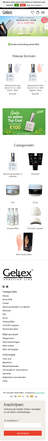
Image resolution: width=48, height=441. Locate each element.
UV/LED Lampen (35, 228)
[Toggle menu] (42, 12)
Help (5, 381)
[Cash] (27, 396)
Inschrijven (23, 433)
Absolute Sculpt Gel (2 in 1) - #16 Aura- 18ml (13, 87)
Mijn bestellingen (11, 342)
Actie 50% (7, 299)
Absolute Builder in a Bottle (12, 175)
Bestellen (7, 362)
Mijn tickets (8, 345)
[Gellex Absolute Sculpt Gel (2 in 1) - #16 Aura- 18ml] (13, 73)
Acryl (35, 202)
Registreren (8, 338)
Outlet (6, 303)
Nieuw (6, 295)
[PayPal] (31, 396)
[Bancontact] (23, 396)
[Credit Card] (15, 396)
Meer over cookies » (34, 5)
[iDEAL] (19, 396)
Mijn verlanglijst (10, 349)
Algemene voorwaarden (14, 377)
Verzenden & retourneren (15, 369)
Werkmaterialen (24, 254)
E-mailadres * (11, 420)
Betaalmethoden (11, 366)
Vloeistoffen (13, 228)
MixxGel (35, 174)
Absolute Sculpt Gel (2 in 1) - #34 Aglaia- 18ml (35, 87)
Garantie (7, 373)
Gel (12, 202)
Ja (17, 5)
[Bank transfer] (11, 396)
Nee (22, 5)
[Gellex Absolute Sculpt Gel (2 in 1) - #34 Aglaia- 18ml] (35, 73)
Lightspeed (39, 393)
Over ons (7, 358)
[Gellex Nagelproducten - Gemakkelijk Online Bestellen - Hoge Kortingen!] (8, 12)
